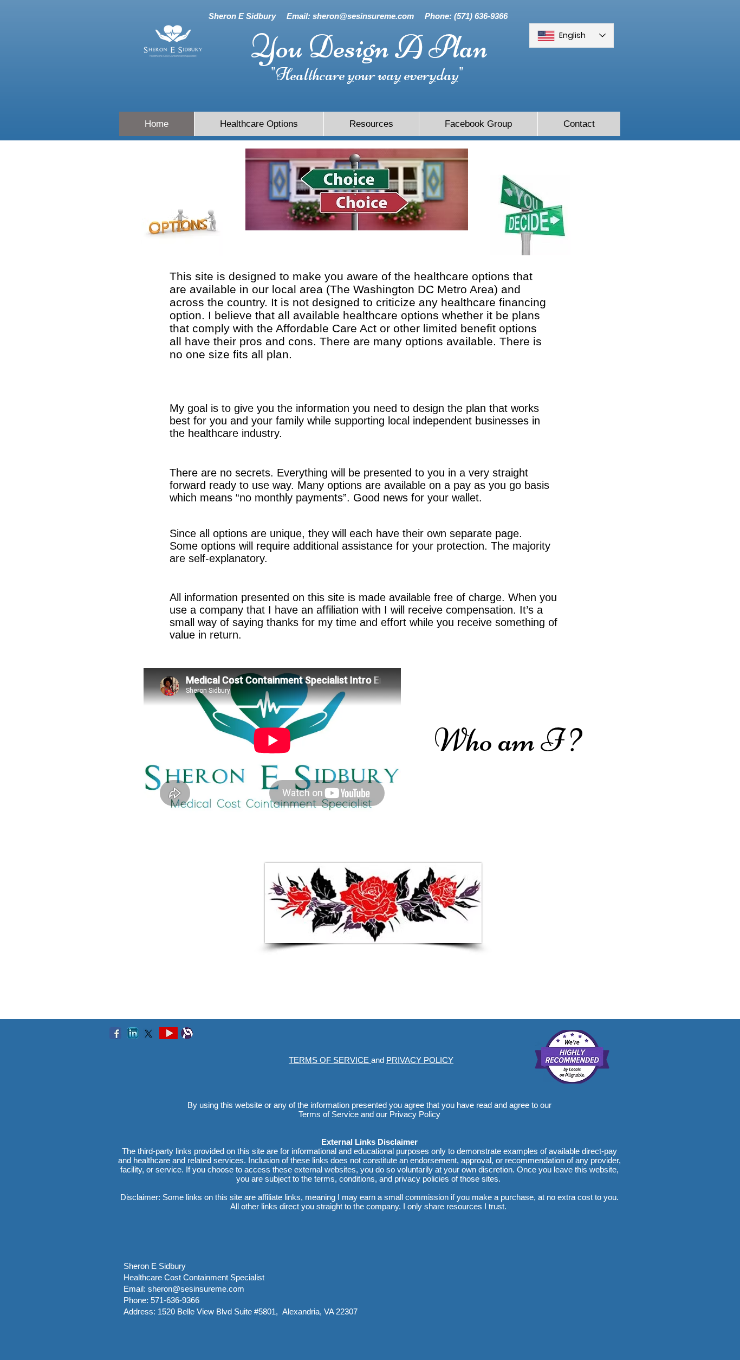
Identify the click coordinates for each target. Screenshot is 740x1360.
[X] (148, 1033)
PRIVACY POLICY (419, 1060)
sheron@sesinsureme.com (363, 16)
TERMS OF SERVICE (330, 1060)
